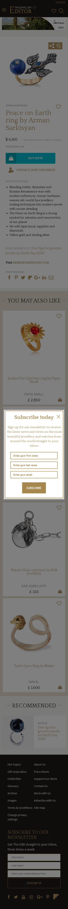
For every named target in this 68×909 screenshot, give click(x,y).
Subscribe (34, 488)
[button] (58, 417)
